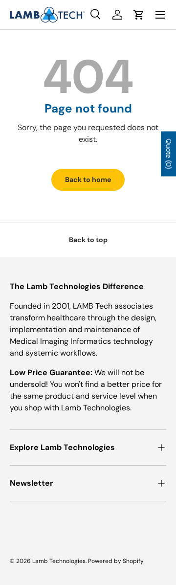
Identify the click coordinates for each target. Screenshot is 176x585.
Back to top (88, 239)
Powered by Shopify (116, 561)
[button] (139, 14)
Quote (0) (168, 154)
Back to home (88, 179)
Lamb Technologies (59, 561)
